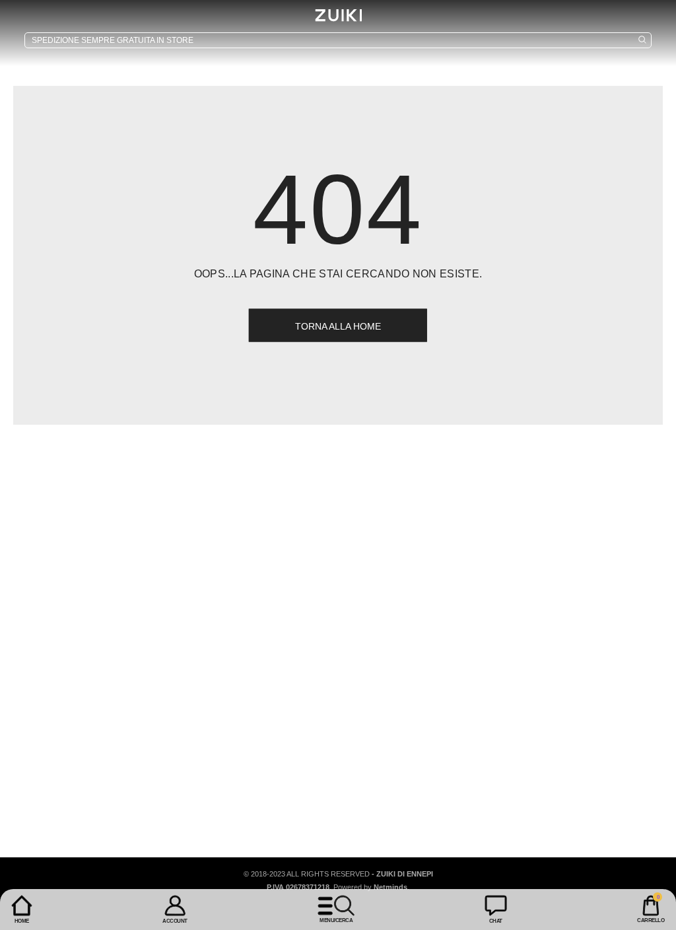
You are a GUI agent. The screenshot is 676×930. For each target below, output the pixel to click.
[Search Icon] (338, 40)
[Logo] (338, 15)
